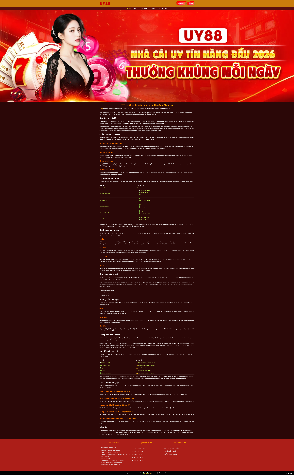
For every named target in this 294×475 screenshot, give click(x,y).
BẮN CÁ (146, 8)
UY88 (129, 8)
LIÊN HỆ (164, 8)
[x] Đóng (289, 473)
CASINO (153, 8)
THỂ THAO (140, 8)
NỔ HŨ (134, 8)
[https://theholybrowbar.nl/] (107, 3)
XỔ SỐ (159, 8)
